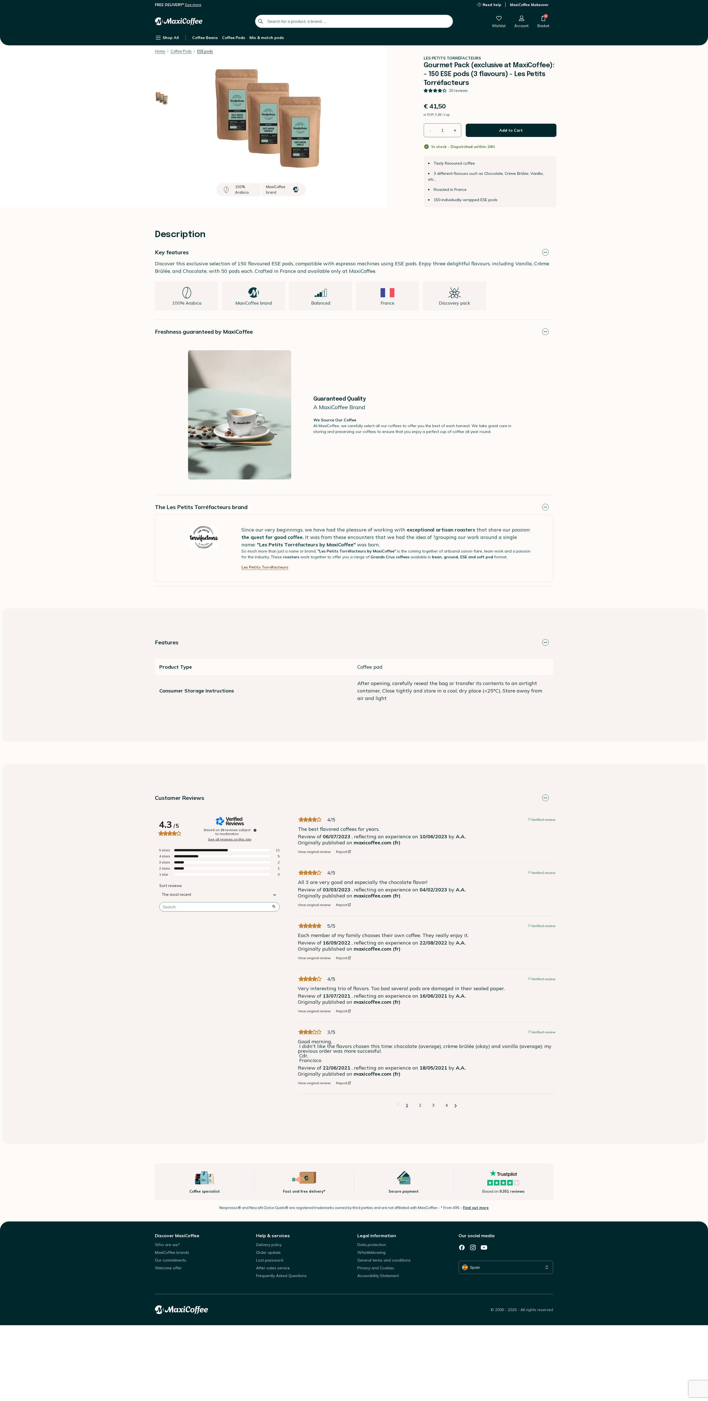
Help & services (273, 1235)
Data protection (371, 1244)
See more (193, 4)
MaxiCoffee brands (172, 1252)
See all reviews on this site (229, 839)
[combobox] (354, 21)
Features (166, 642)
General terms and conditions (384, 1260)
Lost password (269, 1260)
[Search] (260, 21)
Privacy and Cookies (375, 1267)
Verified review (543, 819)
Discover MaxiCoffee (177, 1235)
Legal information (376, 1235)
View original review (314, 852)
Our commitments (170, 1260)
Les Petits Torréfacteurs (264, 567)
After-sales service (273, 1267)
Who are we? (167, 1244)
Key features (172, 252)
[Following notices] (455, 1106)
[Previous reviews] (397, 1105)
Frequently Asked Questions (281, 1275)
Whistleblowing (371, 1252)
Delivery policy (269, 1244)
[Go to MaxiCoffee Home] (178, 21)
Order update (268, 1252)
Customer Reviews (179, 797)
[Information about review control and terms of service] (255, 830)
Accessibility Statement (378, 1275)
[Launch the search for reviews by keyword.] (273, 907)
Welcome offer (168, 1267)
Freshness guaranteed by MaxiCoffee (204, 331)
